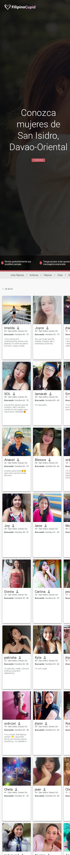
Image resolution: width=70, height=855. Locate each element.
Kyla (38, 658)
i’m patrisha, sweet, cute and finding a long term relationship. (16, 671)
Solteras (34, 275)
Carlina (40, 592)
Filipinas (48, 275)
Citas (60, 275)
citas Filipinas (17, 275)
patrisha (10, 658)
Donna (9, 592)
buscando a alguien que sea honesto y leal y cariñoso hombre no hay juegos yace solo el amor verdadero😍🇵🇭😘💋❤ (16, 408)
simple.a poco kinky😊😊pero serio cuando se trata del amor (15, 473)
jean (38, 789)
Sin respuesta (41, 405)
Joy (7, 526)
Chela (8, 789)
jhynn (39, 723)
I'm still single (41, 669)
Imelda (9, 328)
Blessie (40, 460)
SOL (7, 394)
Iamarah (41, 394)
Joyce (39, 328)
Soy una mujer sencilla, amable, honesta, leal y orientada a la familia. (45, 341)
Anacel (9, 460)
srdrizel (10, 723)
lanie (38, 526)
